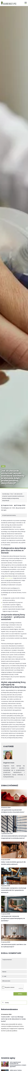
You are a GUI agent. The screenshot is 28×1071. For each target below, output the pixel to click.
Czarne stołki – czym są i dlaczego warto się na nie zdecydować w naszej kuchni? (13, 1019)
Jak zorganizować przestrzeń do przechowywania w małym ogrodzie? (18, 1064)
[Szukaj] (3, 1002)
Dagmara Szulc (8, 505)
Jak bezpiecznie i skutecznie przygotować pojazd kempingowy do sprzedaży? (13, 918)
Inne (3, 466)
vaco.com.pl (8, 578)
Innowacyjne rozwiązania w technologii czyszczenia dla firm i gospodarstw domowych (13, 890)
